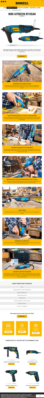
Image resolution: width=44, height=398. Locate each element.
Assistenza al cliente (35, 7)
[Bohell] (22, 3)
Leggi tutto (11, 387)
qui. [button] (26, 397)
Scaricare (8, 331)
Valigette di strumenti (23, 7)
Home (5, 7)
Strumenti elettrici (12, 7)
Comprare (21, 56)
